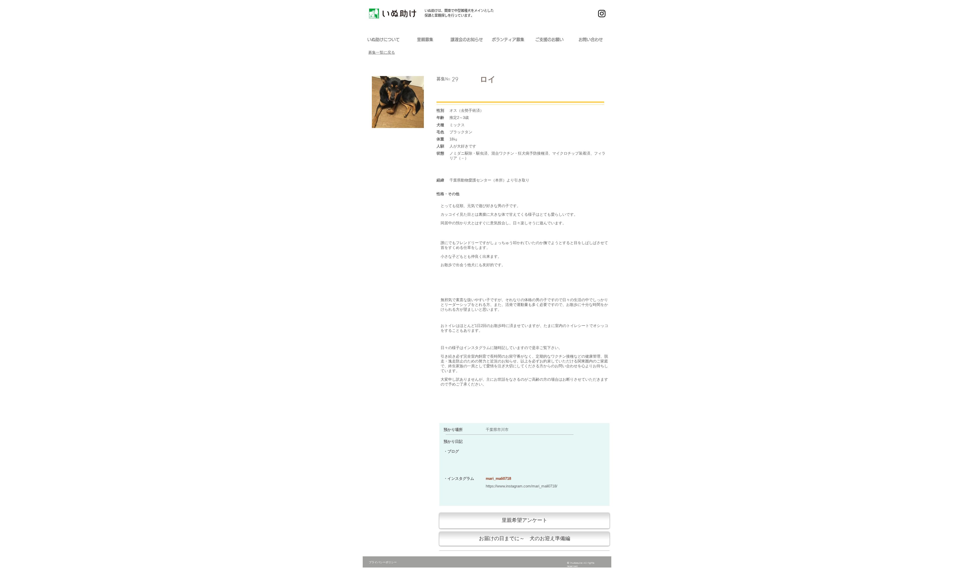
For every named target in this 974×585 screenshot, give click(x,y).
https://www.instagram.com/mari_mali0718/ (521, 486)
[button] (383, 39)
